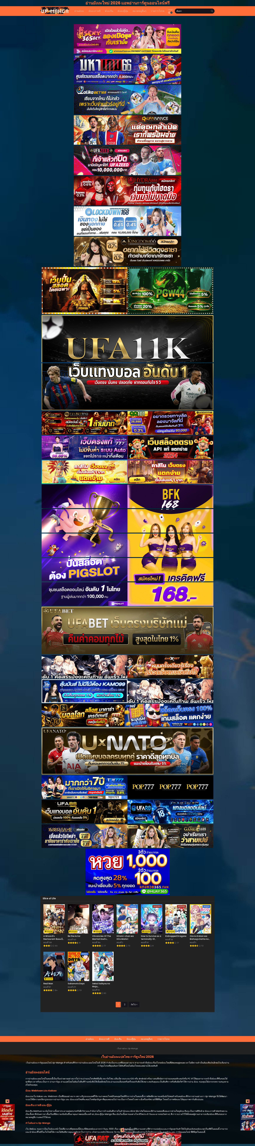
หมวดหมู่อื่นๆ (146, 1039)
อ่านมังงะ (90, 1039)
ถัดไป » (134, 1004)
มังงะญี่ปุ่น (131, 1039)
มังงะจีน (118, 1039)
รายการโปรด (163, 1039)
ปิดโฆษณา (129, 1129)
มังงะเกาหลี (104, 1039)
